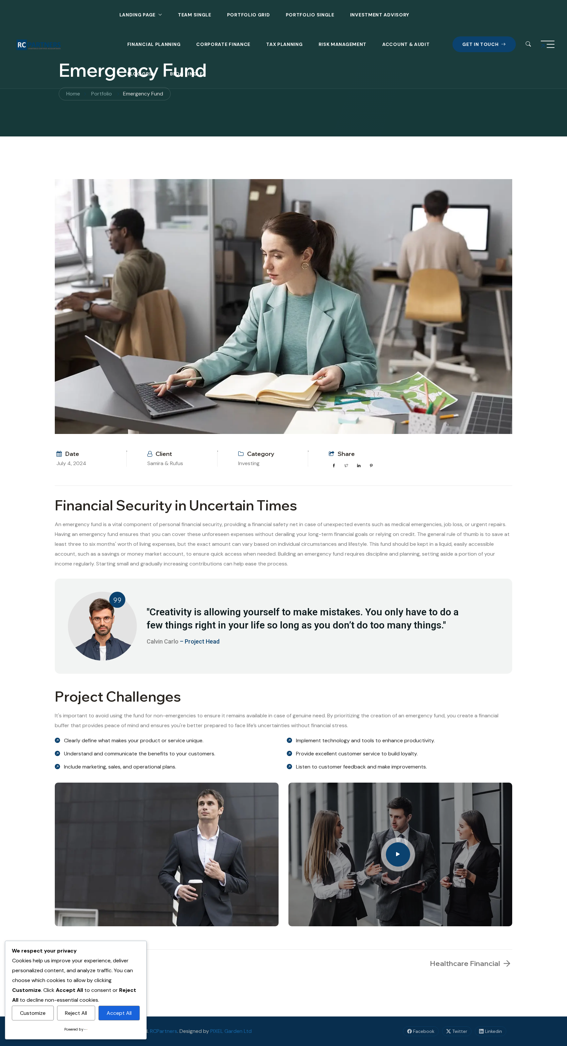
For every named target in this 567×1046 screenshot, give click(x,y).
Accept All (119, 1013)
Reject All (76, 1013)
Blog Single (186, 74)
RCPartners (163, 1031)
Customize (33, 1013)
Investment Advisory (379, 15)
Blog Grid (140, 74)
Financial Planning (154, 44)
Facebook (423, 1031)
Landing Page (137, 15)
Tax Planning (284, 44)
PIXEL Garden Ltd (231, 1031)
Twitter (459, 1031)
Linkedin (493, 1031)
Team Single (194, 15)
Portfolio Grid (248, 15)
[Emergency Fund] (283, 306)
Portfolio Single (310, 15)
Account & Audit (406, 44)
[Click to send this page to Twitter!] (346, 466)
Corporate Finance (223, 44)
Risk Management (343, 44)
